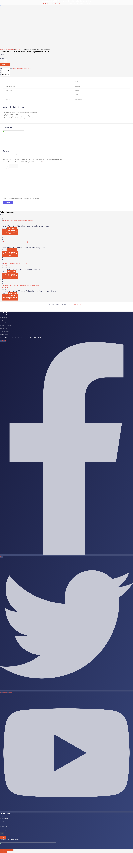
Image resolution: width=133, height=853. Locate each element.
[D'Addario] (13, 137)
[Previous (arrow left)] (1, 852)
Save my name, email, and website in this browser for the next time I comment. (21, 198)
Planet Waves (5, 222)
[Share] (8, 850)
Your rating (6, 166)
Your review (6, 169)
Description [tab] (5, 70)
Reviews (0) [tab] (5, 74)
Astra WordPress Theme (78, 305)
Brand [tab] (4, 72)
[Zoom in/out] (1, 850)
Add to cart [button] (12, 228)
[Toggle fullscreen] (5, 850)
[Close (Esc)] (11, 850)
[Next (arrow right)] (5, 852)
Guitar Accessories (48, 4)
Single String (58, 4)
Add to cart (5, 64)
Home (40, 4)
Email (4, 191)
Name (4, 184)
